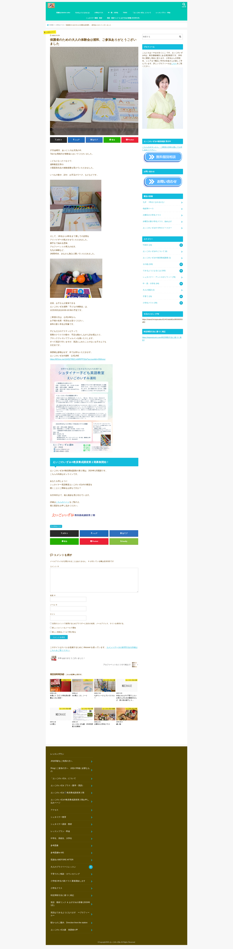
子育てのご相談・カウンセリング (65, 874)
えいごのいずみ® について (155, 251)
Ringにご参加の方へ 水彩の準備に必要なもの (70, 769)
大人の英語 (148, 290)
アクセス (54, 810)
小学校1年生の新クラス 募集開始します (68, 881)
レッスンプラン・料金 (163, 12)
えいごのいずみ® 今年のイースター (157, 228)
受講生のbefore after (63, 12)
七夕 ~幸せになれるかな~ (154, 202)
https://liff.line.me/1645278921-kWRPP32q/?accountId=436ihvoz (77, 359)
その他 (148, 264)
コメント (54, 566)
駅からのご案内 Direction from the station (69, 922)
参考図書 (54, 845)
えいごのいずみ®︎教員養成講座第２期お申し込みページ (70, 801)
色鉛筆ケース (148, 209)
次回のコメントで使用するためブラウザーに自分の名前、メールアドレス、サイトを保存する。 (88, 623)
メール (53, 605)
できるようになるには (82, 12)
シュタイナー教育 (58, 817)
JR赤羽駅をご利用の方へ (61, 761)
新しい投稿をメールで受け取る (64, 632)
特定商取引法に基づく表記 (62, 895)
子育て (147, 296)
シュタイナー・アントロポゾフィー (159, 277)
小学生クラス (98, 12)
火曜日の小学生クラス (152, 215)
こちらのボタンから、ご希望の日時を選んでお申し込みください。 (162, 148)
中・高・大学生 (113, 12)
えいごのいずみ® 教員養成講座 (157, 258)
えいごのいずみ (115, 942)
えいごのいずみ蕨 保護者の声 (64, 930)
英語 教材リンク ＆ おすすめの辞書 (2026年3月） (124, 18)
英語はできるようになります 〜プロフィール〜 (70, 914)
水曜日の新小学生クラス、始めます (157, 221)
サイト (52, 614)
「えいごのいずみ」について (141, 12)
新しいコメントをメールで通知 (64, 628)
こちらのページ (62, 502)
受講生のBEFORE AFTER (62, 860)
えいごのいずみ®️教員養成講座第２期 (67, 792)
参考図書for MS (57, 852)
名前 (53, 595)
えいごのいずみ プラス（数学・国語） (67, 785)
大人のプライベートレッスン (63, 867)
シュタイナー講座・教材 (94, 18)
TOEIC (125, 12)
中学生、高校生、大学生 (61, 838)
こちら (174, 63)
